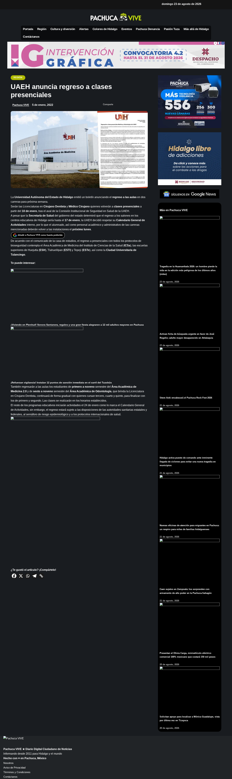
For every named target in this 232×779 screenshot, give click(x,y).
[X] (29, 5)
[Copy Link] (41, 576)
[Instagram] (45, 5)
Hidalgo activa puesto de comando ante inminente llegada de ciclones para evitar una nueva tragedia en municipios (188, 461)
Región (18, 77)
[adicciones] (189, 158)
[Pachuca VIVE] (13, 738)
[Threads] (56, 5)
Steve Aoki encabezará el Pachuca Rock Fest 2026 (186, 397)
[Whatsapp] (28, 576)
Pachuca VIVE (20, 104)
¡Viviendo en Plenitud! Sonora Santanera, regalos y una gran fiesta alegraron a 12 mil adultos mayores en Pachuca (77, 324)
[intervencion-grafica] (116, 55)
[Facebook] (23, 5)
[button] (207, 4)
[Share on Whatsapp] (131, 105)
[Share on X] (124, 105)
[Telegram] (34, 576)
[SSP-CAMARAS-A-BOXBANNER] (189, 101)
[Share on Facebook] (117, 105)
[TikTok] (50, 5)
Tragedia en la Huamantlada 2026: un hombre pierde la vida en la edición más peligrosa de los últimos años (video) (188, 270)
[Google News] (40, 5)
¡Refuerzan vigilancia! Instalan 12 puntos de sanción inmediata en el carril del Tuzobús (61, 382)
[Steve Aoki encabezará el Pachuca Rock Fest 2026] (190, 369)
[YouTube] (34, 5)
